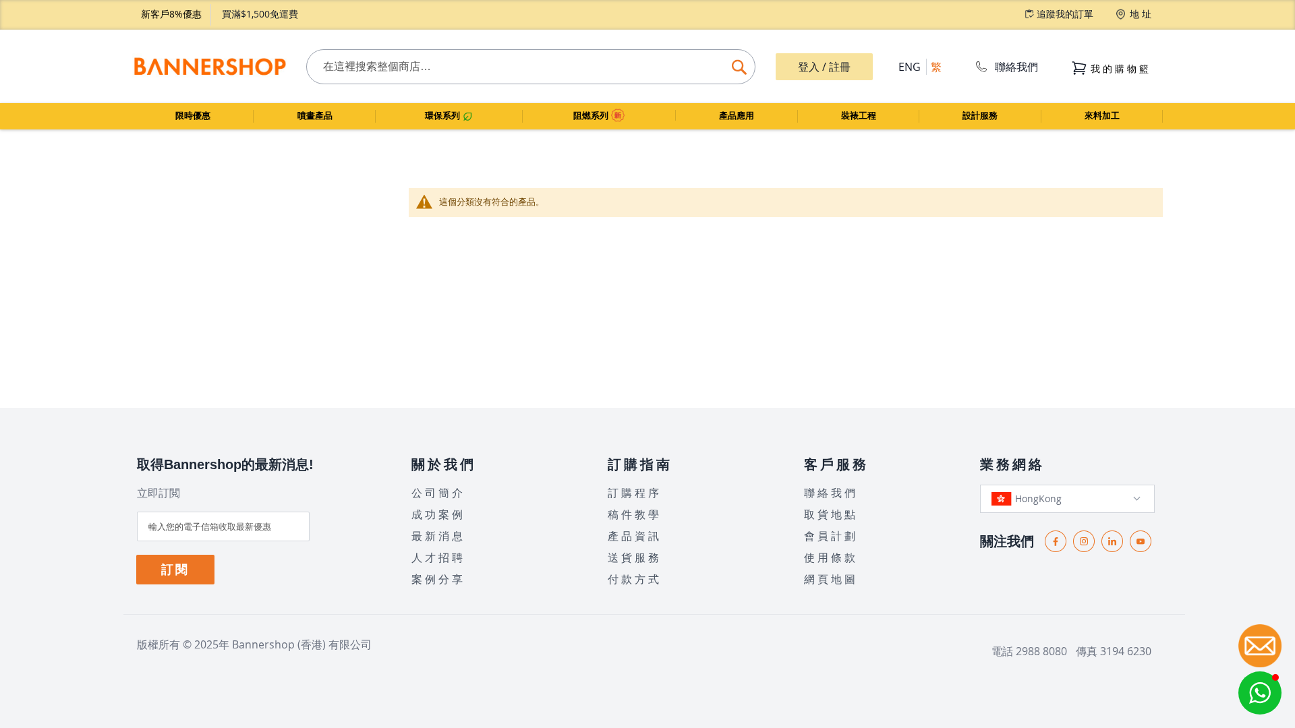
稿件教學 (635, 514)
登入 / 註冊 (824, 66)
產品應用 (736, 116)
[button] (1260, 693)
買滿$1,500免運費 (260, 13)
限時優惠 (192, 116)
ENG (909, 66)
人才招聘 (438, 557)
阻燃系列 (592, 116)
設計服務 (980, 116)
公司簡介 (438, 492)
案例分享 (438, 579)
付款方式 (635, 579)
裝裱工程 (858, 116)
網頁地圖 (831, 579)
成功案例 (438, 514)
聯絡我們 (1016, 66)
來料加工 (1102, 116)
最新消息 (438, 535)
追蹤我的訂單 (1065, 13)
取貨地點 (831, 514)
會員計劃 (831, 535)
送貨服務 (635, 557)
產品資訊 (635, 535)
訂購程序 (635, 492)
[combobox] (530, 66)
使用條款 (831, 557)
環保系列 (444, 116)
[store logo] (209, 66)
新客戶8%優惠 (171, 13)
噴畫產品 (315, 116)
